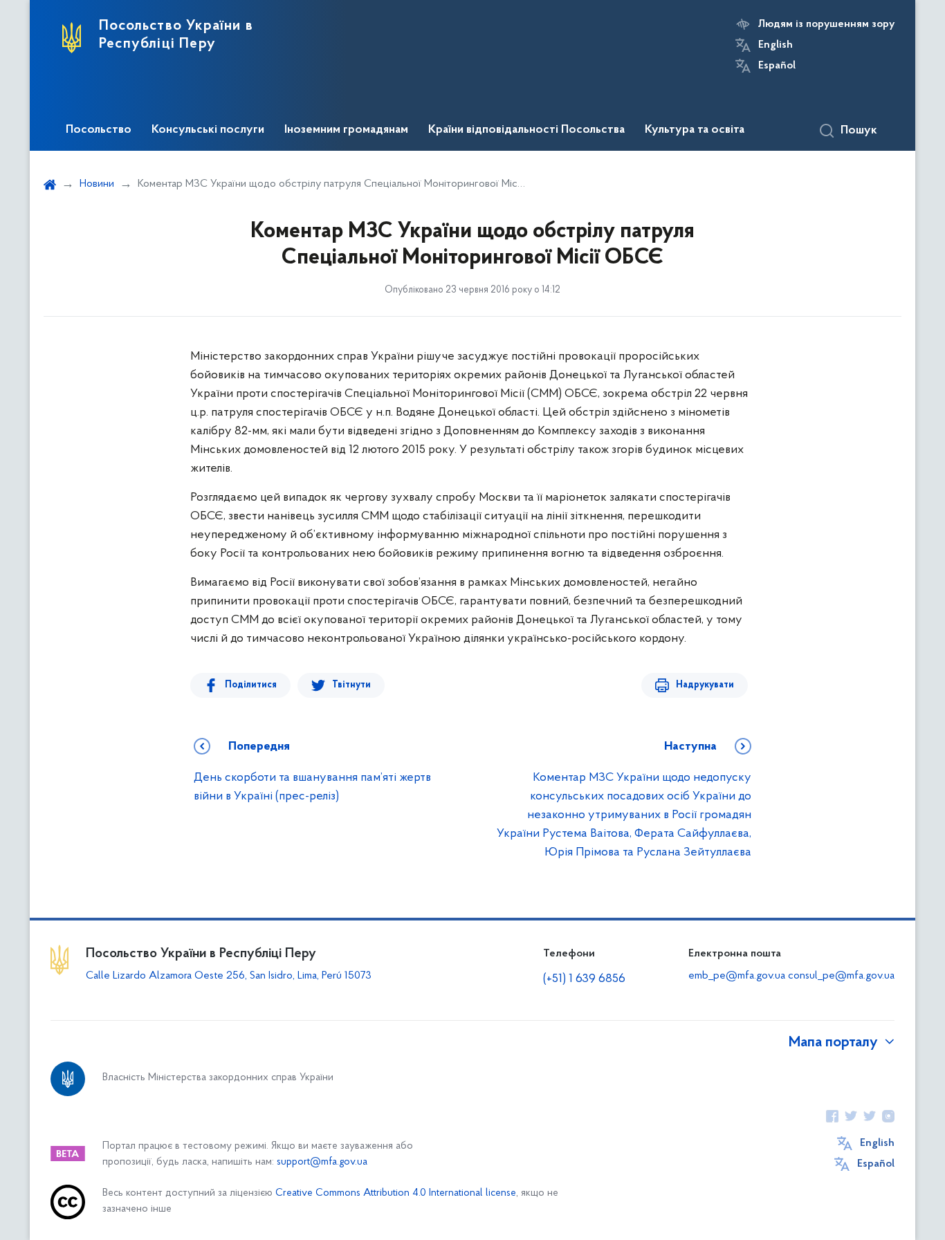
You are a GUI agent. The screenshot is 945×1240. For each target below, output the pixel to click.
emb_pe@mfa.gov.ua (736, 975)
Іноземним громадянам (346, 130)
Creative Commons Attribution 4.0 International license (395, 1193)
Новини (97, 183)
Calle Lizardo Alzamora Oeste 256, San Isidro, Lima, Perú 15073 (228, 975)
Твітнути (351, 685)
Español (777, 65)
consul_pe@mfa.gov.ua (841, 975)
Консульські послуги (208, 130)
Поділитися (251, 685)
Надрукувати (705, 685)
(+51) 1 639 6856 (584, 979)
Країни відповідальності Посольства (526, 130)
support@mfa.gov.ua (322, 1162)
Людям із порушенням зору (826, 24)
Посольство (98, 130)
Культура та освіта (694, 130)
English (775, 44)
